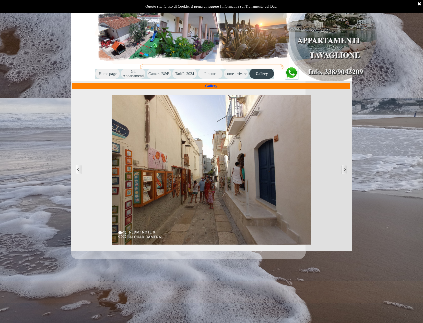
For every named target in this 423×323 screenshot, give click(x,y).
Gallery (262, 74)
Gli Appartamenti (133, 73)
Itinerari (210, 74)
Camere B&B (159, 74)
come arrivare (236, 74)
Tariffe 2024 (184, 74)
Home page (108, 74)
